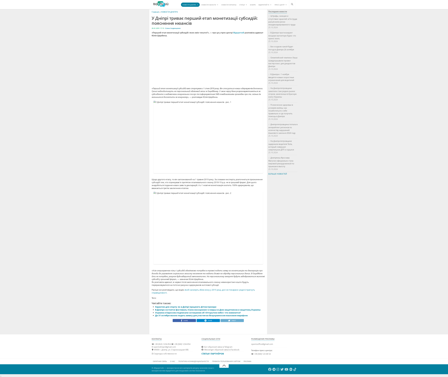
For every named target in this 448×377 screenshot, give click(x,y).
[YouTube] (286, 369)
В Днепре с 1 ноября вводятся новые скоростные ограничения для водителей (281, 77)
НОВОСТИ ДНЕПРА (189, 5)
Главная (155, 12)
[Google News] (290, 369)
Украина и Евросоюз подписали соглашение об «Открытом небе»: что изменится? (198, 312)
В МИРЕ (253, 5)
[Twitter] (282, 369)
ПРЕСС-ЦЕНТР (280, 5)
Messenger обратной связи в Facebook (221, 349)
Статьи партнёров (212, 353)
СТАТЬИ (242, 5)
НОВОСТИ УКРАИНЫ (228, 5)
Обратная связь (160, 361)
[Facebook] (269, 369)
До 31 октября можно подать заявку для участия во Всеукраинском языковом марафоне (201, 315)
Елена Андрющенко (173, 28)
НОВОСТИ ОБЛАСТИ (208, 5)
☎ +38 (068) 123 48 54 (261, 354)
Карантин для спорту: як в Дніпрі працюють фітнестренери (185, 306)
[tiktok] (294, 369)
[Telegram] (274, 369)
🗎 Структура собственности (164, 353)
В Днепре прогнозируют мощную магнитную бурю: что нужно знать (282, 35)
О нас (172, 361)
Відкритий (238, 32)
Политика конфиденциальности (193, 361)
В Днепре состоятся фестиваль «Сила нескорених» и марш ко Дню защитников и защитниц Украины (208, 309)
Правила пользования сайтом (226, 361)
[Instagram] (277, 369)
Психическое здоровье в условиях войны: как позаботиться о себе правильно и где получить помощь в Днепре (280, 111)
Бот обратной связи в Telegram (217, 347)
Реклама (247, 361)
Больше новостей (277, 174)
